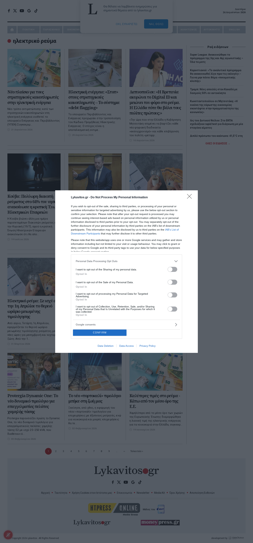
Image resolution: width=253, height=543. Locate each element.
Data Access (126, 345)
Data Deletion (106, 345)
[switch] (172, 269)
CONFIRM (100, 332)
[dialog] (126, 271)
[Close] (190, 197)
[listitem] (126, 261)
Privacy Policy (147, 345)
